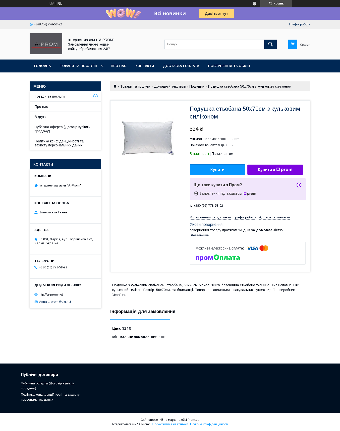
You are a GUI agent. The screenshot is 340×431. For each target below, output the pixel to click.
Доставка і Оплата (181, 66)
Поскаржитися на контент (170, 424)
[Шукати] (270, 44)
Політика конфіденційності (209, 424)
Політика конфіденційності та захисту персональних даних (59, 143)
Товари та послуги (135, 86)
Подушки (196, 86)
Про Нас (118, 66)
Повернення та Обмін (229, 66)
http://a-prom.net (51, 294)
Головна (42, 66)
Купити (217, 170)
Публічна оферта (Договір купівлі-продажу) (62, 129)
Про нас (41, 107)
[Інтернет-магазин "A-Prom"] (46, 53)
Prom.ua (193, 420)
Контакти (144, 66)
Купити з (266, 170)
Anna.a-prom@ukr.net (55, 302)
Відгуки (41, 117)
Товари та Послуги (78, 66)
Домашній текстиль (170, 86)
